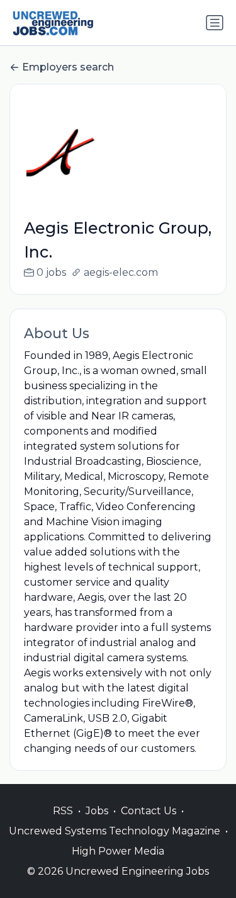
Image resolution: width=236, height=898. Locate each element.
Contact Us (148, 811)
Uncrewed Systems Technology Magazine (114, 831)
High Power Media (118, 851)
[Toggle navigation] (215, 23)
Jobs (97, 811)
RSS (63, 811)
